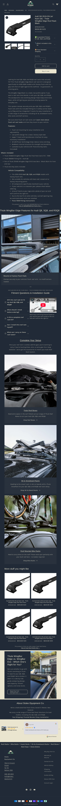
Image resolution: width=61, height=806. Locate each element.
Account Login (48, 783)
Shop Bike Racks (29, 561)
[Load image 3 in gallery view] (20, 46)
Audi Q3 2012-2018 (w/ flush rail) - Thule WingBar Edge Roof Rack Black (43, 601)
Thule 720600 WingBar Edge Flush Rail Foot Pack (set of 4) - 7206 (27, 156)
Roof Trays (25, 747)
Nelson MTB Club (49, 779)
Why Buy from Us (49, 751)
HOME (5, 10)
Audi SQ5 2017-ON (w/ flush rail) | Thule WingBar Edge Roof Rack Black (43, 637)
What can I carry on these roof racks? (16, 333)
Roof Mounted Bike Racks (30, 551)
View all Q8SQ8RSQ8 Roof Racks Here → (30, 206)
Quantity (37, 56)
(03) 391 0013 (9, 774)
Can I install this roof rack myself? (16, 326)
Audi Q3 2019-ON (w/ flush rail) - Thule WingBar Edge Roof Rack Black (17, 637)
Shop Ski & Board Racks (29, 490)
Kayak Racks (25, 744)
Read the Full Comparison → (15, 691)
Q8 (25, 10)
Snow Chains (35, 747)
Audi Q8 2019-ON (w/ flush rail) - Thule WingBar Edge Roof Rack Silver (17, 601)
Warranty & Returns (47, 756)
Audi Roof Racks (20, 10)
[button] (4, 4)
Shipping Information (48, 770)
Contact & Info (48, 761)
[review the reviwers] (56, 724)
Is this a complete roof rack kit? (15, 318)
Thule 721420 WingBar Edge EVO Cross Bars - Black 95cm (29, 161)
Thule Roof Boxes (30, 410)
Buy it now (45, 71)
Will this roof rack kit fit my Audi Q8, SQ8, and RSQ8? (16, 302)
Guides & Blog (48, 775)
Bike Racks (15, 744)
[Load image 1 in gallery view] (7, 46)
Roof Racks (11, 10)
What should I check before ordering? (14, 311)
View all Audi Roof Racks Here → (30, 648)
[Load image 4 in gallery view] (27, 46)
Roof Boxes (55, 744)
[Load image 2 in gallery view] (14, 46)
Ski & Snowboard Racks (30, 481)
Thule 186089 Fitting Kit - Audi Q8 (16, 158)
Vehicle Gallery (48, 765)
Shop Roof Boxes (29, 420)
